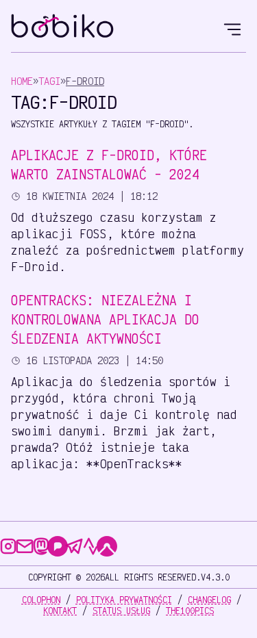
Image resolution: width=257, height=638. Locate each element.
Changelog (209, 599)
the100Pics (190, 610)
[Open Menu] (232, 27)
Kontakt (60, 610)
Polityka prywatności (124, 599)
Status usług (121, 610)
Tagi (49, 81)
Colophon (41, 599)
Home (22, 81)
